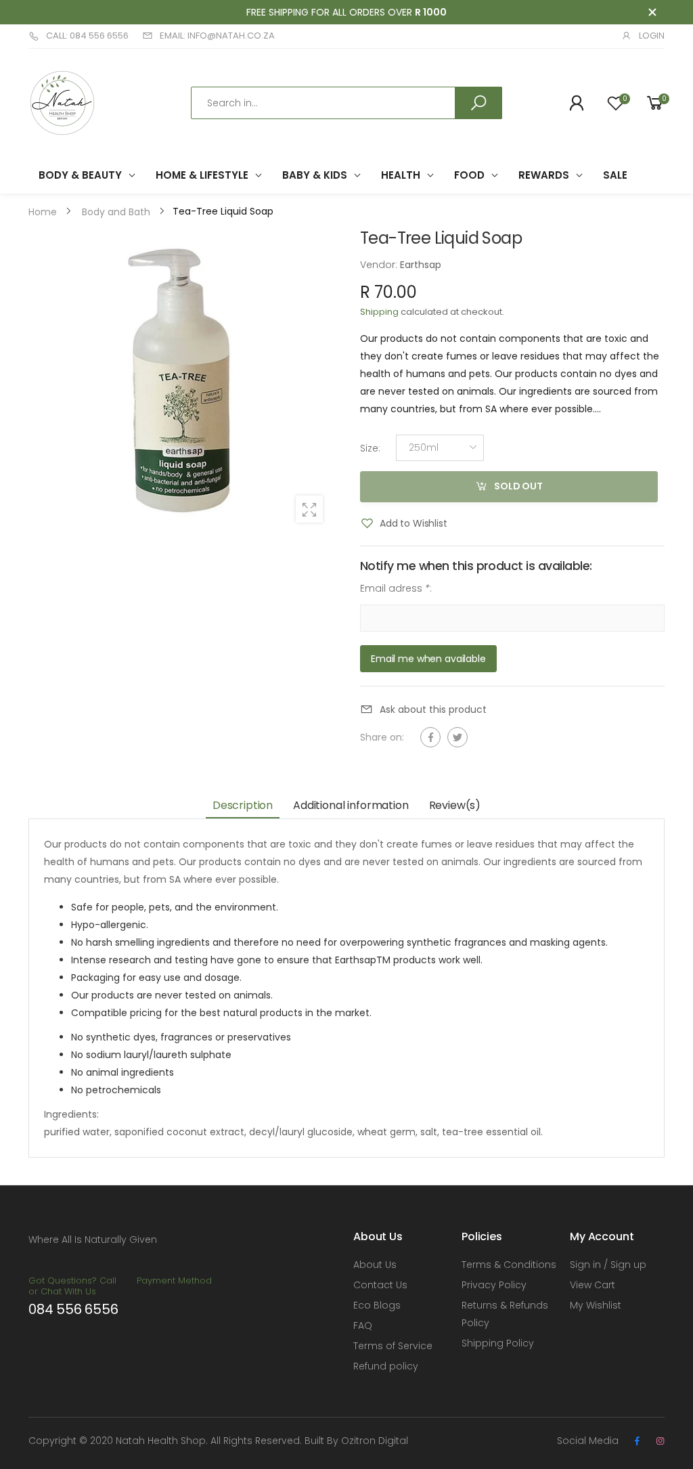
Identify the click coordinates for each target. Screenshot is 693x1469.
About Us (375, 1264)
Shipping (379, 311)
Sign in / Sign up (608, 1264)
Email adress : (396, 588)
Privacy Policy (494, 1285)
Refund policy (385, 1366)
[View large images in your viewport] (309, 509)
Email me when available (428, 658)
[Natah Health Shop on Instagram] (660, 1441)
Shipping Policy (498, 1343)
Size (370, 447)
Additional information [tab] (350, 805)
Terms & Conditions (509, 1264)
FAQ (362, 1325)
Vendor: (380, 264)
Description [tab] (243, 805)
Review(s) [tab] (455, 805)
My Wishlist (595, 1305)
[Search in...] (478, 103)
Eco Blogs (377, 1305)
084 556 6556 (73, 1309)
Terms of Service (392, 1346)
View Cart (592, 1285)
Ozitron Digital (374, 1440)
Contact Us (380, 1285)
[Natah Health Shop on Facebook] (637, 1441)
